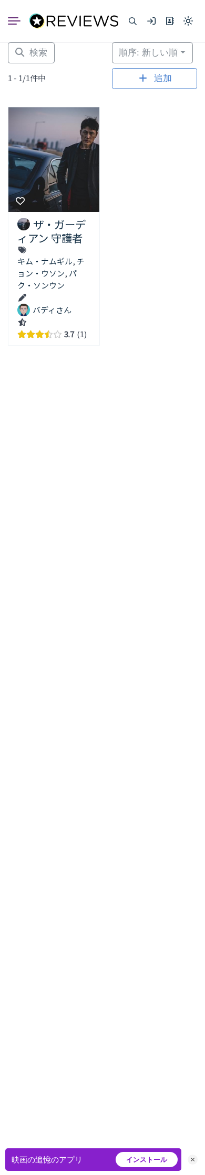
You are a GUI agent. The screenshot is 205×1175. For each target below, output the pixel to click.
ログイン (151, 21)
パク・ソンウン (47, 279)
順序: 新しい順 (148, 53)
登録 (170, 21)
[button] (133, 21)
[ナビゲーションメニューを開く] (18, 20)
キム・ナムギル (45, 261)
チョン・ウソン (51, 267)
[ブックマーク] (20, 201)
